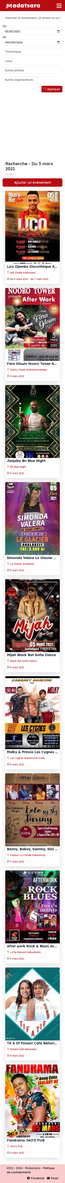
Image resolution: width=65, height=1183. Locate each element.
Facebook (37, 1178)
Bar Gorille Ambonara (22, 272)
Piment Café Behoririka (23, 1049)
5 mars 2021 (21, 279)
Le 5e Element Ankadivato (25, 952)
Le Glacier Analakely (21, 563)
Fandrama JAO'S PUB (26, 1140)
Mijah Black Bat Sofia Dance (31, 655)
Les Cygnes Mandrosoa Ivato (27, 758)
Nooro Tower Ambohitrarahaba (28, 369)
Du (4, 26)
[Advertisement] (32, 126)
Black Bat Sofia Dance (23, 661)
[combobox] (32, 51)
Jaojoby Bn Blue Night (26, 460)
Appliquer (53, 89)
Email (54, 1178)
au (4, 37)
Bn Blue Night (17, 466)
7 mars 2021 (41, 279)
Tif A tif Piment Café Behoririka (34, 1043)
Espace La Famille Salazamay (27, 855)
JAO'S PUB (16, 1146)
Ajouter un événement (32, 182)
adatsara (26, 5)
